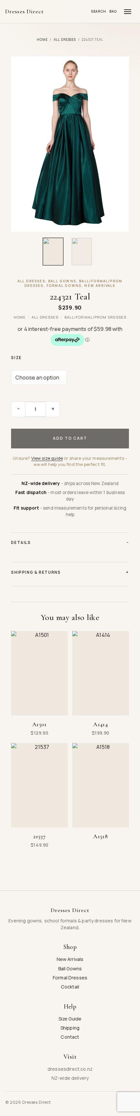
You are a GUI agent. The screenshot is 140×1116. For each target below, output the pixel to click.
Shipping (70, 1028)
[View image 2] (81, 251)
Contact (70, 1037)
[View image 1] (53, 251)
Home (42, 40)
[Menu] (127, 12)
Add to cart (70, 438)
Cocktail (70, 987)
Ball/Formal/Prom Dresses (95, 317)
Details (70, 542)
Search (98, 11)
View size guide (47, 458)
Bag (113, 11)
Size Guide (70, 1019)
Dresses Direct (24, 11)
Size (16, 358)
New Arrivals (70, 959)
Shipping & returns (70, 572)
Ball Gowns (70, 968)
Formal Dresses (70, 978)
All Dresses (65, 40)
